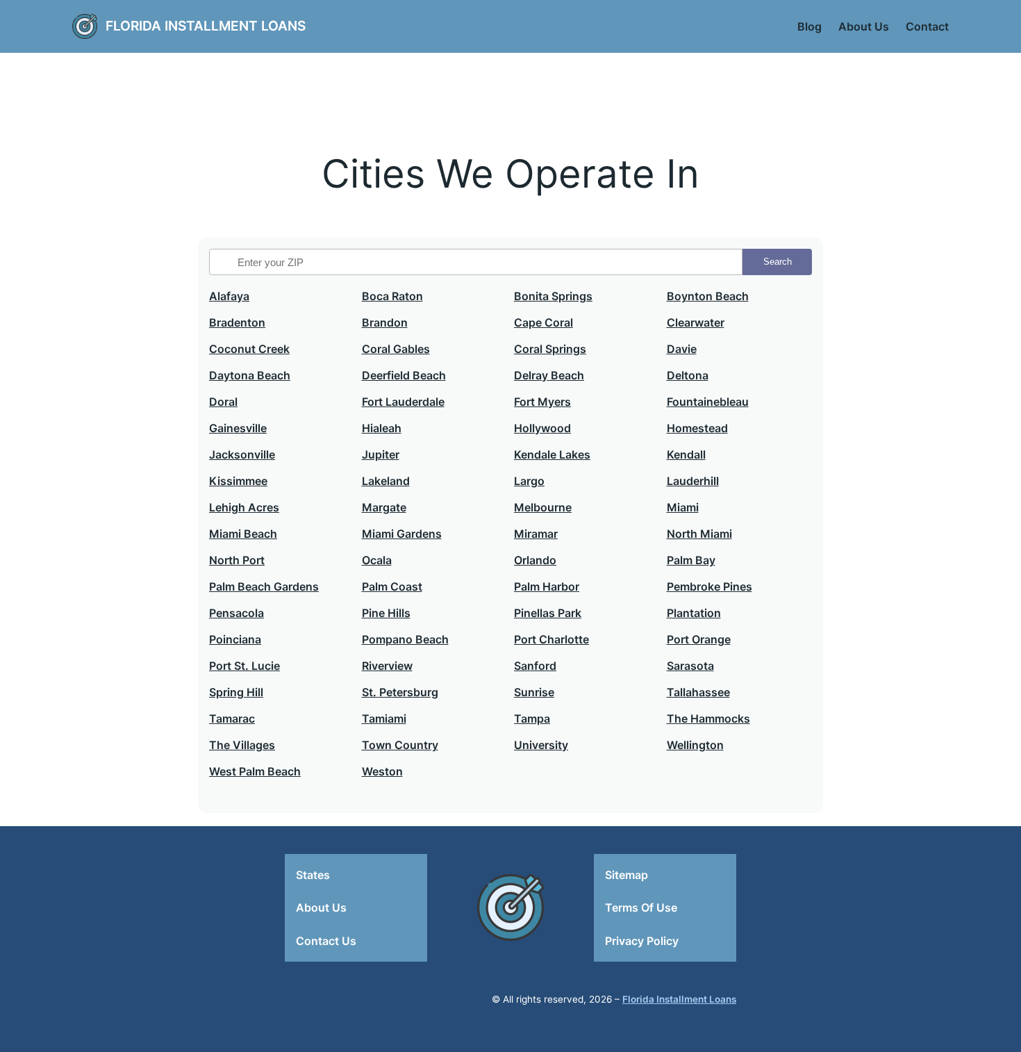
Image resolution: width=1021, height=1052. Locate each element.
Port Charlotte (551, 639)
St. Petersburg (400, 692)
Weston (382, 771)
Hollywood (542, 428)
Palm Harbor (546, 586)
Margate (384, 507)
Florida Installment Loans (206, 25)
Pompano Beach (405, 639)
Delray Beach (549, 375)
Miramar (536, 534)
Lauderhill (693, 481)
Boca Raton (392, 296)
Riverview (387, 666)
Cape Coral (543, 322)
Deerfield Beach (404, 375)
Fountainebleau (708, 402)
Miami (683, 507)
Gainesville (238, 428)
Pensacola (236, 613)
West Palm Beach (255, 771)
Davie (682, 349)
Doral (223, 402)
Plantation (694, 613)
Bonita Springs (553, 296)
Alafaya (229, 296)
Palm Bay (691, 560)
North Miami (699, 534)
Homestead (697, 428)
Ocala (377, 560)
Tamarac (232, 718)
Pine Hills (386, 613)
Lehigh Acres (244, 507)
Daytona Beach (249, 375)
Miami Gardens (402, 534)
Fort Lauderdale (403, 402)
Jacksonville (242, 454)
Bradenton (237, 322)
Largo (529, 481)
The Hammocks (708, 718)
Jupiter (380, 454)
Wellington (695, 745)
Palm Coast (392, 586)
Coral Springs (550, 349)
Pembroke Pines (709, 586)
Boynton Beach (708, 296)
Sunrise (534, 692)
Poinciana (235, 639)
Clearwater (695, 322)
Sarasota (690, 666)
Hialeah (381, 428)
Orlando (535, 560)
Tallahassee (698, 692)
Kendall (686, 454)
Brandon (385, 322)
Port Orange (699, 639)
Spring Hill (236, 692)
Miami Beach (243, 534)
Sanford (535, 666)
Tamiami (384, 718)
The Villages (242, 745)
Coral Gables (396, 349)
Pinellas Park (547, 613)
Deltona (687, 375)
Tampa (532, 718)
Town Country (400, 745)
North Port (237, 560)
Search (777, 261)
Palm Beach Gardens (264, 586)
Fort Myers (542, 402)
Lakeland (386, 481)
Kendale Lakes (552, 454)
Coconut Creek (249, 349)
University (541, 745)
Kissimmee (238, 481)
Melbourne (543, 507)
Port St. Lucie (244, 666)
